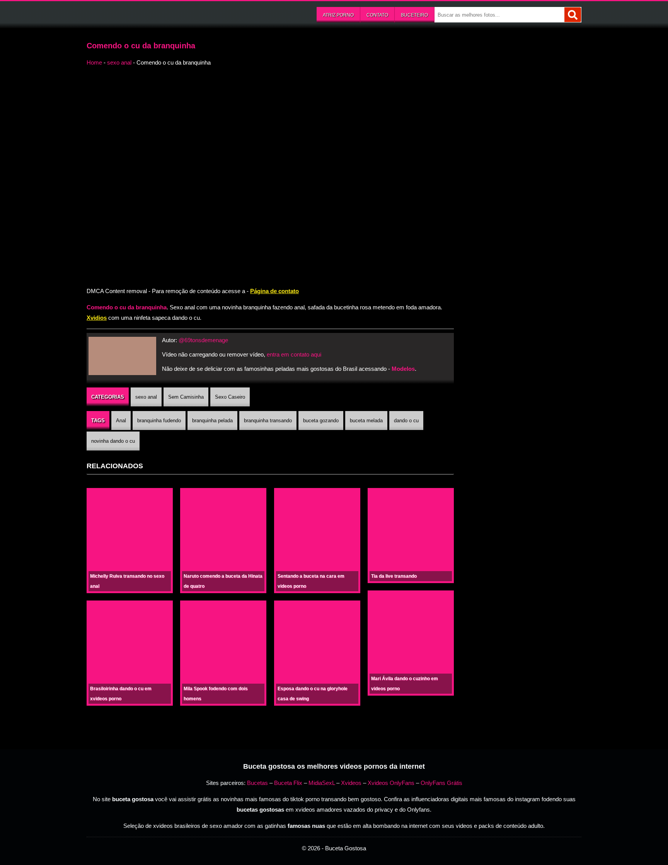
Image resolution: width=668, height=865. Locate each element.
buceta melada (366, 420)
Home (94, 62)
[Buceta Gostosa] (145, 14)
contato (377, 15)
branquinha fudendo (159, 420)
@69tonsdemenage (203, 340)
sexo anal (119, 62)
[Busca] (572, 14)
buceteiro (414, 15)
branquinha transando (268, 420)
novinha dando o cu (113, 441)
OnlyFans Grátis (441, 783)
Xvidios (97, 317)
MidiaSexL (321, 783)
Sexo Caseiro (230, 397)
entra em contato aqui (294, 354)
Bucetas (257, 783)
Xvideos (351, 783)
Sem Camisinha (186, 397)
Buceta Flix (288, 783)
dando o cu (406, 420)
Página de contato (274, 291)
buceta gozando (321, 420)
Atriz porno (338, 15)
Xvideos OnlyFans (391, 783)
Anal (121, 420)
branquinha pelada (212, 420)
